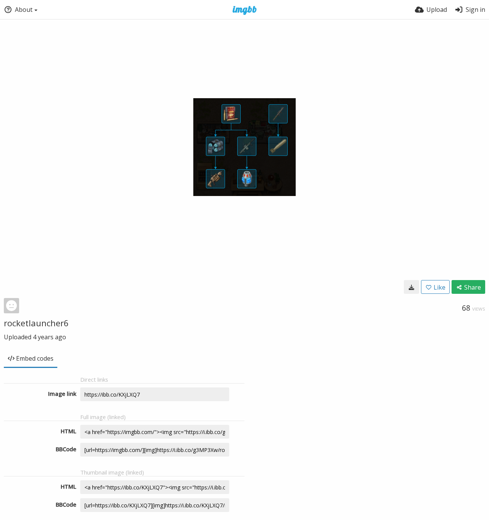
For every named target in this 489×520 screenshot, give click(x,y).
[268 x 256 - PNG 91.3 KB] (411, 287)
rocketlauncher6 (36, 323)
